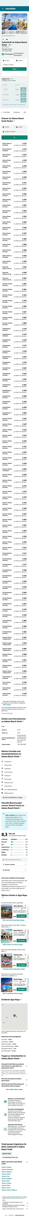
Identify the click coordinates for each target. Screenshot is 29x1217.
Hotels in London (6, 1183)
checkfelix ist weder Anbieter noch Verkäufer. (12, 1203)
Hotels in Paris (6, 1176)
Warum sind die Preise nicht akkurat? (13, 1209)
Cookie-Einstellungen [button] (7, 713)
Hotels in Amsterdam (7, 1169)
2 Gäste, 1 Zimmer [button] (8, 64)
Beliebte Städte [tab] (6, 1153)
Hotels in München (7, 1171)
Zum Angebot (21, 916)
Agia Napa (11, 1215)
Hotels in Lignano (6, 1167)
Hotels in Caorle (6, 1187)
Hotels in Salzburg (7, 1178)
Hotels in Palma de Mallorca (9, 1190)
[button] (3, 8)
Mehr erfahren (7, 704)
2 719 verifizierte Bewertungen (18, 54)
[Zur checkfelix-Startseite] (10, 8)
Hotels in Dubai (6, 1185)
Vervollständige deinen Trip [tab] (10, 1157)
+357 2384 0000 (7, 51)
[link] (13, 920)
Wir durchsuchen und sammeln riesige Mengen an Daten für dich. (13, 1205)
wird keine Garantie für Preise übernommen (15, 1198)
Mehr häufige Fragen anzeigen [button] (14, 1089)
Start (6, 1215)
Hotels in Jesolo (6, 1174)
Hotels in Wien (6, 1181)
